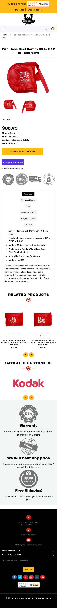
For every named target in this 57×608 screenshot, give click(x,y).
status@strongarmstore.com (28, 544)
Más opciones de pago (13, 168)
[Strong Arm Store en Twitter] (20, 577)
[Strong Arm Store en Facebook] (14, 577)
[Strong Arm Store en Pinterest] (26, 577)
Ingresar (19, 9)
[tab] (28, 194)
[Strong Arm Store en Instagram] (31, 577)
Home (4, 35)
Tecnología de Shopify (41, 598)
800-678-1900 (28, 534)
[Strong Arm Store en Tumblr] (37, 577)
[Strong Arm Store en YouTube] (43, 577)
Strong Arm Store (22, 598)
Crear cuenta (34, 9)
